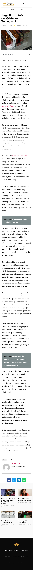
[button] (29, 54)
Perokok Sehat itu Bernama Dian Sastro (24, 499)
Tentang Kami (24, 550)
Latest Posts (11, 460)
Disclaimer (16, 550)
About (4, 460)
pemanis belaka (8, 106)
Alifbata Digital (21, 562)
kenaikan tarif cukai (19, 156)
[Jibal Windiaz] (6, 470)
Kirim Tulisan (8, 550)
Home (2, 9)
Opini (5, 9)
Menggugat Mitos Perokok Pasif (23, 521)
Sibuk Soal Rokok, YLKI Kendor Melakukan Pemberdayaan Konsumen (8, 501)
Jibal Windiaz (16, 464)
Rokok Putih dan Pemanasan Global (6, 521)
